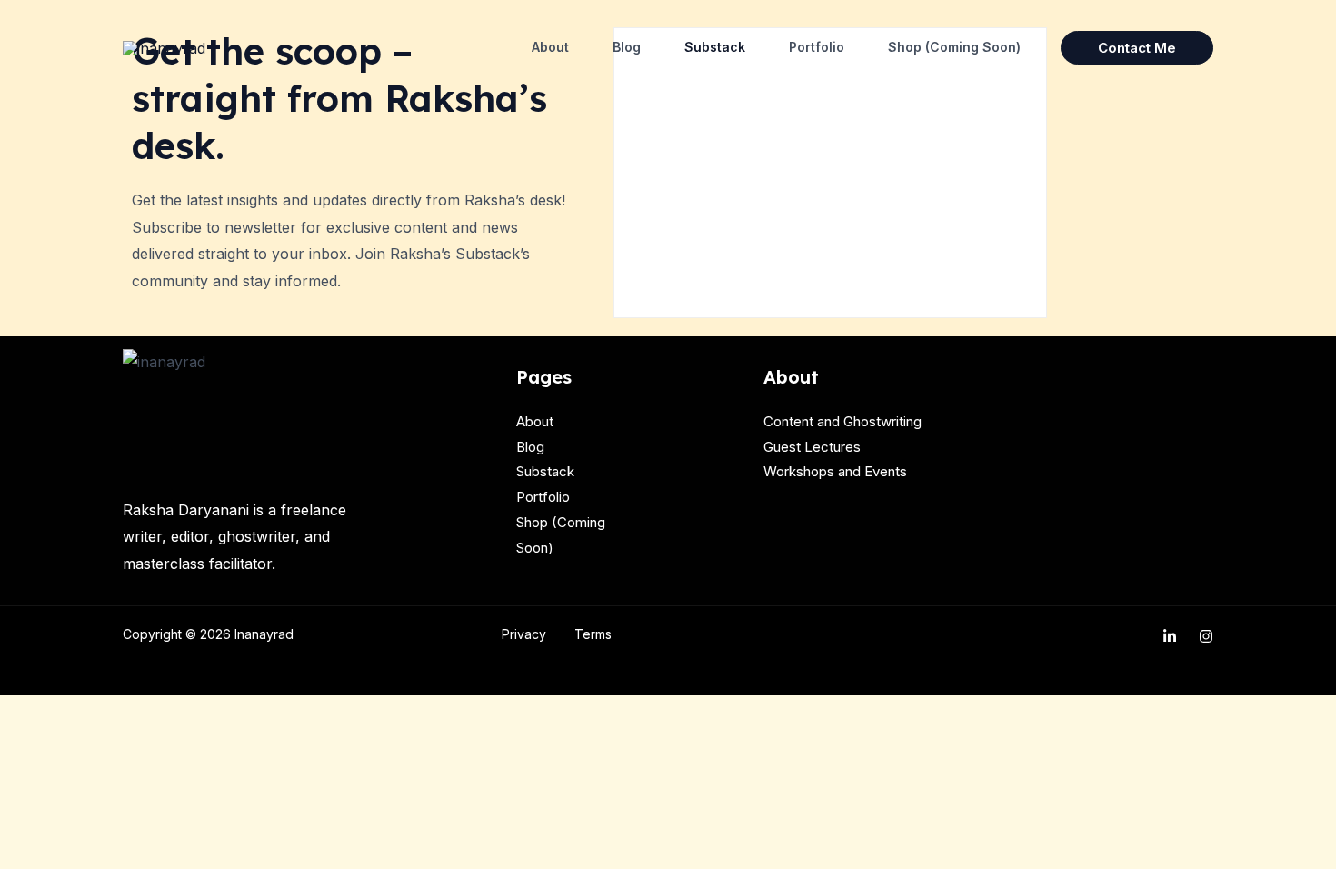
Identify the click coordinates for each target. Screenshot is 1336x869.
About (550, 47)
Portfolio (816, 47)
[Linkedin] (1169, 636)
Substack (714, 47)
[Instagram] (1206, 636)
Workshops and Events (835, 471)
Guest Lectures (812, 446)
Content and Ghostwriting (842, 421)
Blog (627, 47)
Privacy (524, 634)
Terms (593, 634)
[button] (1137, 48)
